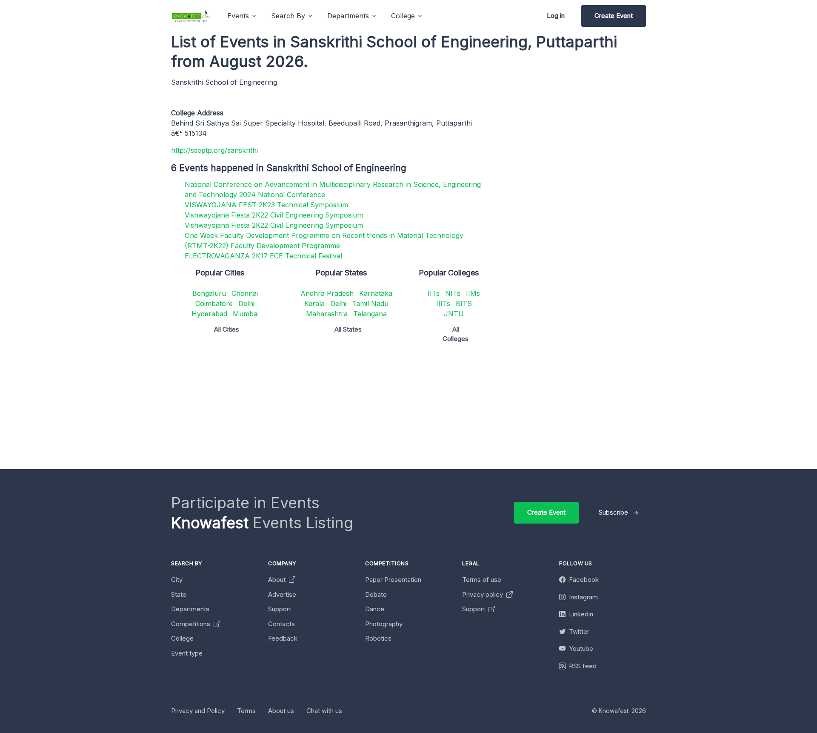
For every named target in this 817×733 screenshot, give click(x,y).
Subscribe (613, 512)
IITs (434, 293)
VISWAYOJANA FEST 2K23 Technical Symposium (266, 204)
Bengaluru (209, 293)
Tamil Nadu (370, 303)
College (182, 638)
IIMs (473, 293)
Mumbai (246, 313)
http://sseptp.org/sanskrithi (214, 150)
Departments (190, 609)
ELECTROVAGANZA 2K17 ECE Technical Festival (263, 256)
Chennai (244, 293)
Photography (384, 624)
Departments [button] (348, 15)
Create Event (613, 15)
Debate (376, 594)
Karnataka (375, 293)
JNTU (454, 313)
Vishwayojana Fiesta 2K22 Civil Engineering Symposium (274, 215)
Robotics (378, 638)
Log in (556, 15)
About (277, 580)
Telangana (370, 313)
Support (279, 609)
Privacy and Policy (198, 711)
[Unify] (191, 16)
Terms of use (481, 580)
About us (281, 711)
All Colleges (455, 334)
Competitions (191, 624)
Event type (187, 653)
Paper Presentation (393, 580)
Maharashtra (327, 313)
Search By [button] (288, 15)
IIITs (443, 303)
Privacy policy (483, 594)
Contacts (281, 624)
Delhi (246, 303)
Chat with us (324, 711)
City (177, 580)
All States (348, 329)
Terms (246, 711)
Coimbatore (214, 303)
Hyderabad (209, 313)
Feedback (282, 638)
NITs (452, 293)
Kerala (314, 303)
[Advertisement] (426, 409)
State (178, 594)
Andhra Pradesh (327, 293)
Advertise (282, 594)
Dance (374, 609)
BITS (464, 303)
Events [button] (238, 15)
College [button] (403, 15)
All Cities (226, 329)
